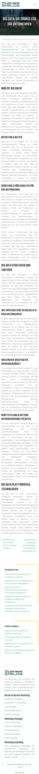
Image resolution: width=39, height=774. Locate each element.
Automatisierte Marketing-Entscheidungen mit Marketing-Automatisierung (29, 545)
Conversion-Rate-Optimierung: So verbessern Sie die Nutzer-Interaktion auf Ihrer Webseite (18, 608)
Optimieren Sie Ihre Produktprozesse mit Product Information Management (17, 590)
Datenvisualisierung (9, 49)
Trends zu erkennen (19, 58)
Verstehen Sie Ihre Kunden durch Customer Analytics (9, 544)
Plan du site (19, 772)
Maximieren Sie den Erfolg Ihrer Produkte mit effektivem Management (18, 599)
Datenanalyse (7, 39)
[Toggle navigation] (35, 4)
